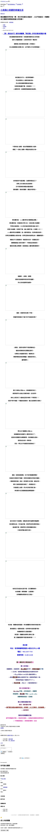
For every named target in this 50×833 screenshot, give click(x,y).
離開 (7, 830)
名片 (4, 28)
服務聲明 (37, 814)
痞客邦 (8, 735)
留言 (12, 735)
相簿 (4, 25)
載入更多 (2, 745)
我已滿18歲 (3, 830)
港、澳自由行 (12, 740)
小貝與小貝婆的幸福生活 (12, 10)
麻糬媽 (2, 728)
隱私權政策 (32, 814)
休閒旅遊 (11, 22)
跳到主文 (3, 13)
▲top (2, 742)
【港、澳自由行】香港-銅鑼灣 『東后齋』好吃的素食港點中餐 (24, 33)
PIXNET (15, 814)
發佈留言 (2, 753)
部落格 (4, 26)
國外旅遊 (11, 739)
